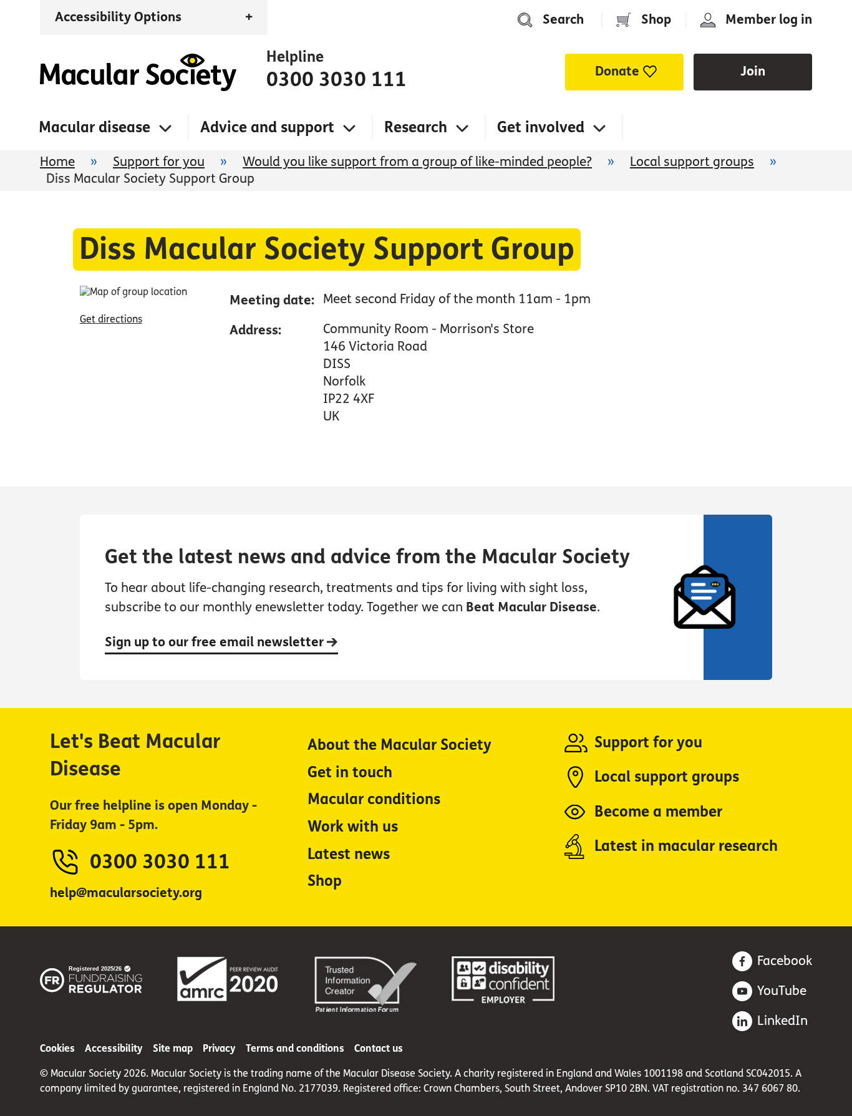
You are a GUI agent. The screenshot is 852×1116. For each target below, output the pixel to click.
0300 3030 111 (336, 80)
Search (563, 19)
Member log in (768, 19)
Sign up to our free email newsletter (216, 642)
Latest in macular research (686, 846)
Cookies (57, 1048)
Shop (656, 19)
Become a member (658, 812)
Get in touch (349, 773)
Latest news (348, 854)
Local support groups (692, 162)
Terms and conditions (295, 1048)
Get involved (540, 128)
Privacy (219, 1048)
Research (415, 128)
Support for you (159, 162)
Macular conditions (373, 799)
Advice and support (267, 128)
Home (138, 72)
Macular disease (94, 128)
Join (752, 71)
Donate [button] (617, 71)
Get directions (111, 319)
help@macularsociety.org (126, 893)
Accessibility (114, 1048)
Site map (173, 1048)
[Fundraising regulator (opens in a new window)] (91, 977)
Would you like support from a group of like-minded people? (417, 162)
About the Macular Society (399, 745)
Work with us (352, 827)
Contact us (378, 1048)
